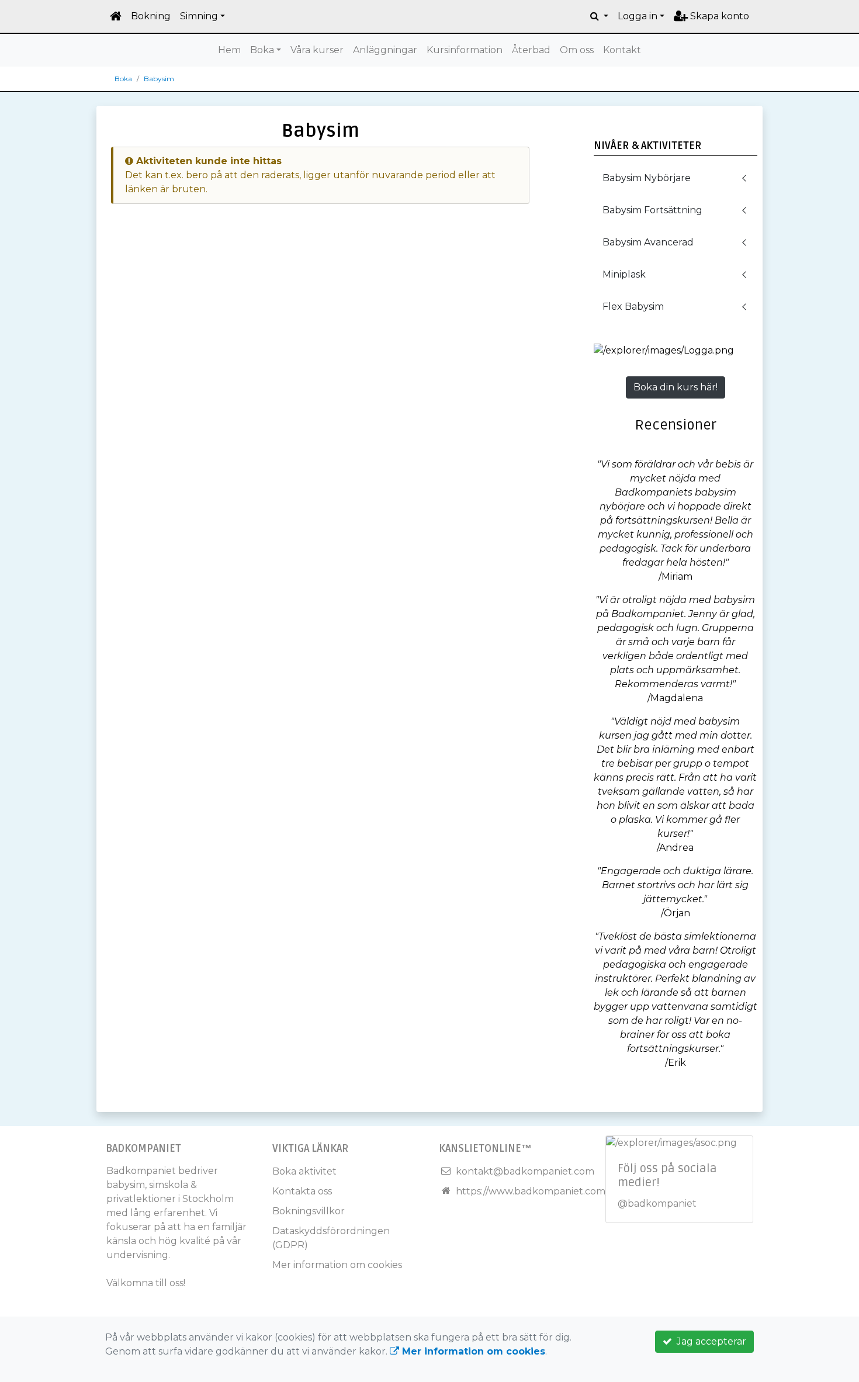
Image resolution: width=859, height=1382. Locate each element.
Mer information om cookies (337, 1264)
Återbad (531, 50)
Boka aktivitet (304, 1171)
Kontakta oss (302, 1191)
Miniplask (624, 274)
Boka (262, 50)
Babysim (159, 78)
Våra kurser (317, 50)
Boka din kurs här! (675, 387)
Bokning (151, 16)
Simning (199, 16)
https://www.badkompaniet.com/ (532, 1191)
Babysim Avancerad (648, 242)
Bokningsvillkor (308, 1211)
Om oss (577, 50)
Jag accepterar (709, 1341)
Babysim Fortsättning (652, 210)
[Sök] (599, 16)
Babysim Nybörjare (646, 177)
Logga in (637, 16)
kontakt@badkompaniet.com (525, 1171)
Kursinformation (465, 50)
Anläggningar (385, 50)
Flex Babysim (633, 306)
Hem (229, 50)
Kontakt (622, 50)
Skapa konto (718, 16)
